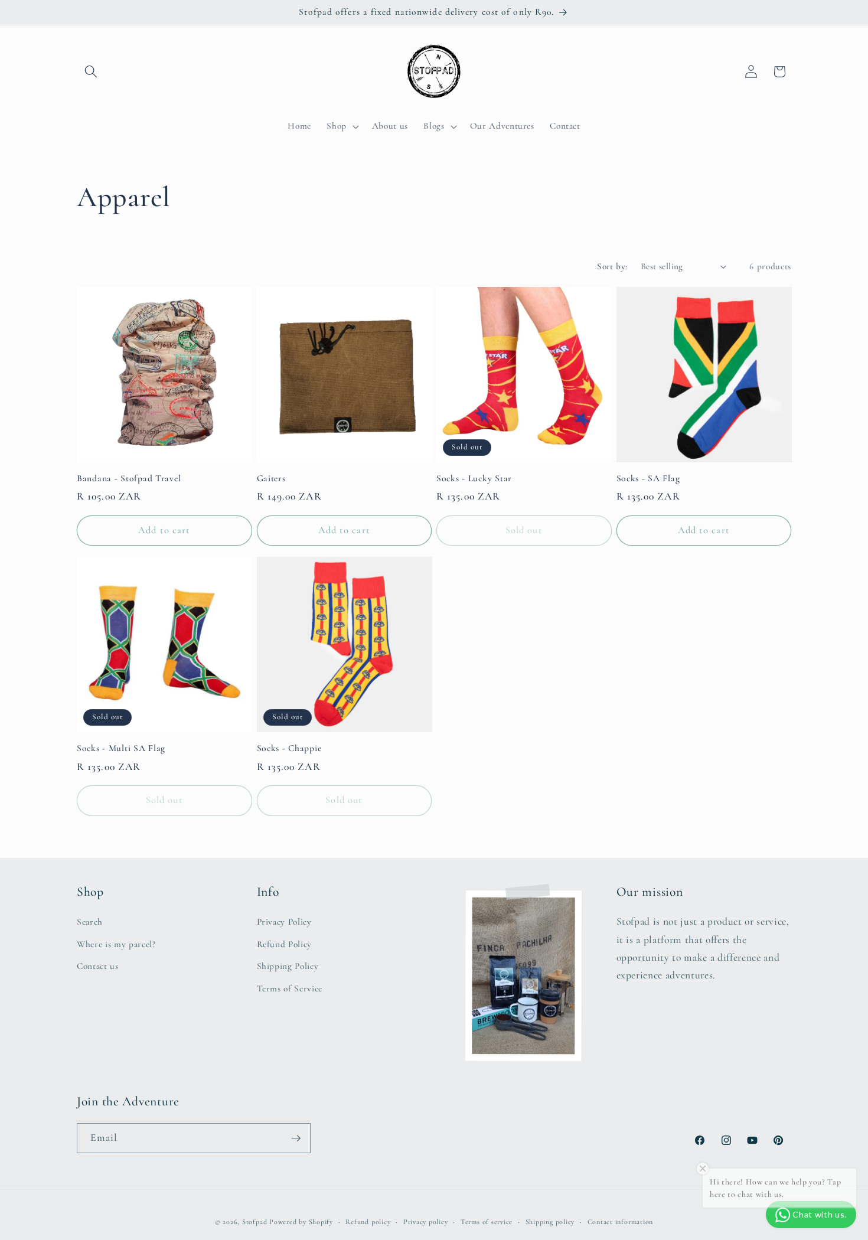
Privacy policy (425, 1222)
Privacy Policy (284, 921)
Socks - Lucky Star (474, 478)
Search (90, 921)
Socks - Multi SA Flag (121, 748)
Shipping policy (550, 1222)
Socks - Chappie (289, 748)
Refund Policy (284, 944)
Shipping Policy (288, 966)
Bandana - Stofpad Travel (129, 478)
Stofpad (254, 1222)
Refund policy (367, 1222)
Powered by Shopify (301, 1222)
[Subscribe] (296, 1138)
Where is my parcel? (116, 944)
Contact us (98, 966)
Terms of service (487, 1222)
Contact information (621, 1222)
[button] (91, 71)
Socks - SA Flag (648, 478)
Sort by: (612, 266)
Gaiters (271, 478)
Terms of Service (290, 988)
